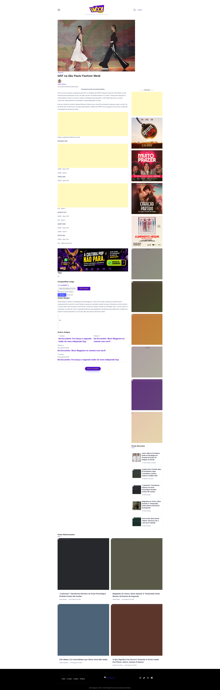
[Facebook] (151, 636)
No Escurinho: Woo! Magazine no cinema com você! (82, 309)
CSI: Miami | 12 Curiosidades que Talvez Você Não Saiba (83, 618)
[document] (110, 658)
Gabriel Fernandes (118, 623)
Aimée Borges (62, 42)
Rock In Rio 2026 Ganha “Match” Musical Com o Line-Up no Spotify (150, 479)
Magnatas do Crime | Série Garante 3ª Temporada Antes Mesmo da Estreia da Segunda (151, 463)
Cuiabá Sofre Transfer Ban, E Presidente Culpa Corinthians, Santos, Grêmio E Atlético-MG (151, 431)
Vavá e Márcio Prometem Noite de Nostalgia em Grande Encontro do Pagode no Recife (151, 415)
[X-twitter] (148, 636)
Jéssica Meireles (63, 620)
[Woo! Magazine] (109, 636)
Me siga (62, 253)
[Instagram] (140, 636)
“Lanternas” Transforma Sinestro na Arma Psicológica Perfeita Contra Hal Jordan (150, 447)
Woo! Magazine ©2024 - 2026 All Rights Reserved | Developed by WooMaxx (110, 646)
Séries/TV (61, 31)
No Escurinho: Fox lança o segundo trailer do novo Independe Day (88, 318)
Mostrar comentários (92, 326)
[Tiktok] (144, 636)
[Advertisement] (93, 82)
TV (58, 234)
